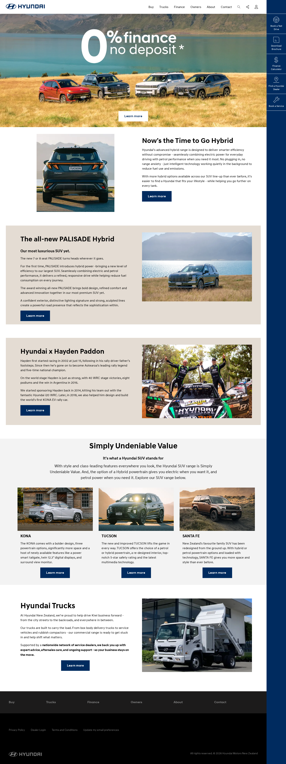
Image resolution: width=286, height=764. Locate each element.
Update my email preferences (101, 729)
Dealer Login (38, 729)
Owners (195, 7)
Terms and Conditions (64, 729)
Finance (179, 7)
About (211, 7)
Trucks (163, 7)
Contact (226, 7)
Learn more (133, 116)
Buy (151, 7)
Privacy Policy (17, 729)
